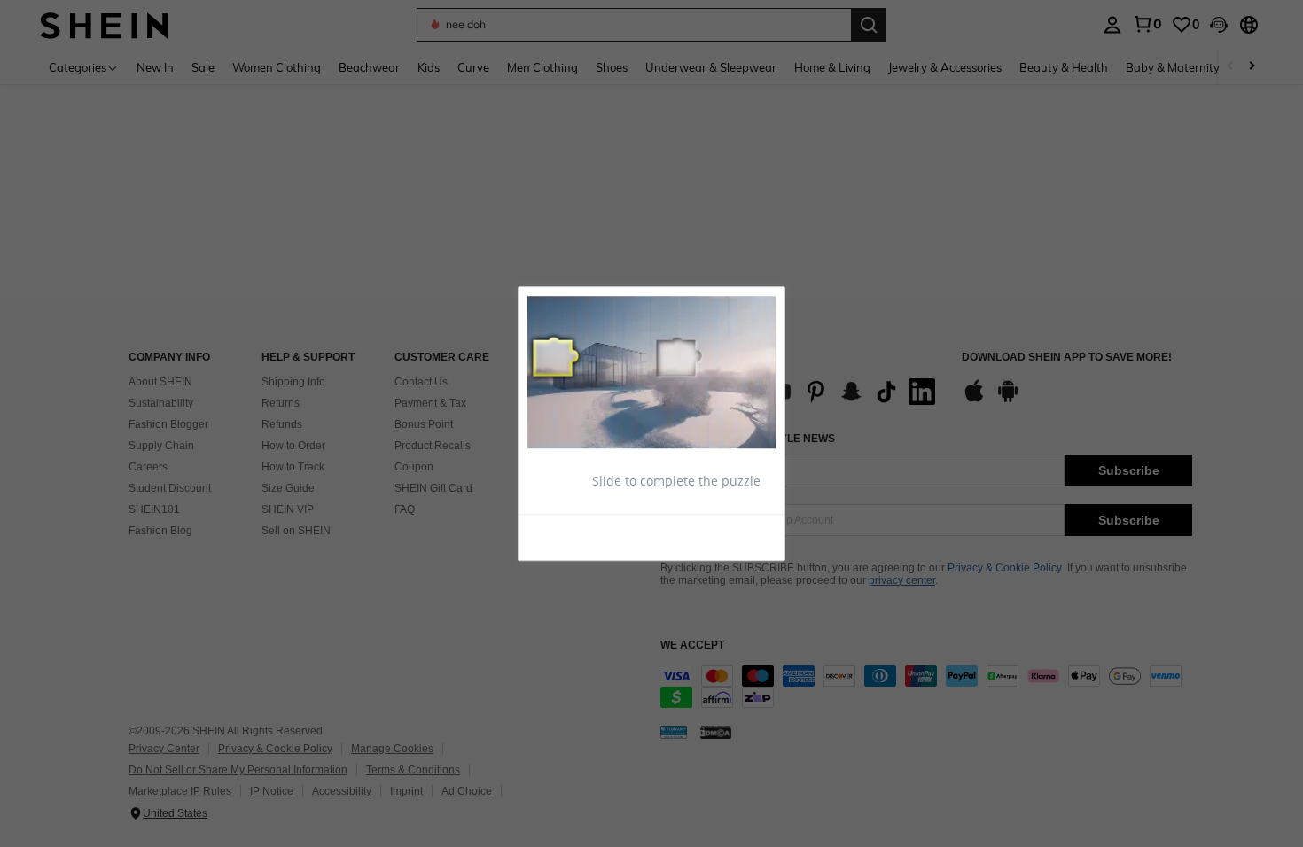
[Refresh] (571, 536)
